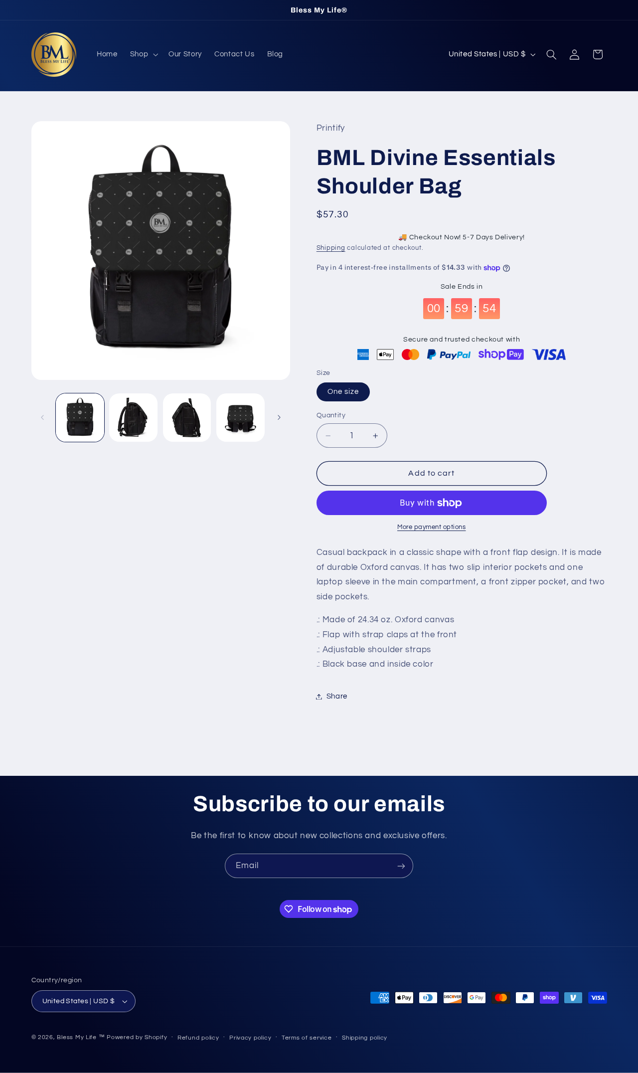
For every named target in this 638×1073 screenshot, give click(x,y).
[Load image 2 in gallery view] (133, 417)
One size (343, 391)
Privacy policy (250, 1038)
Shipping (331, 248)
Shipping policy (364, 1038)
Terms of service (307, 1038)
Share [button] (336, 696)
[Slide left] (42, 417)
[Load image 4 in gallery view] (240, 417)
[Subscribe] (401, 866)
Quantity (331, 415)
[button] (143, 54)
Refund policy (198, 1038)
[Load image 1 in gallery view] (80, 417)
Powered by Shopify (137, 1037)
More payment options (431, 527)
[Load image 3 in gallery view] (187, 417)
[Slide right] (279, 417)
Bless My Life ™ (81, 1037)
